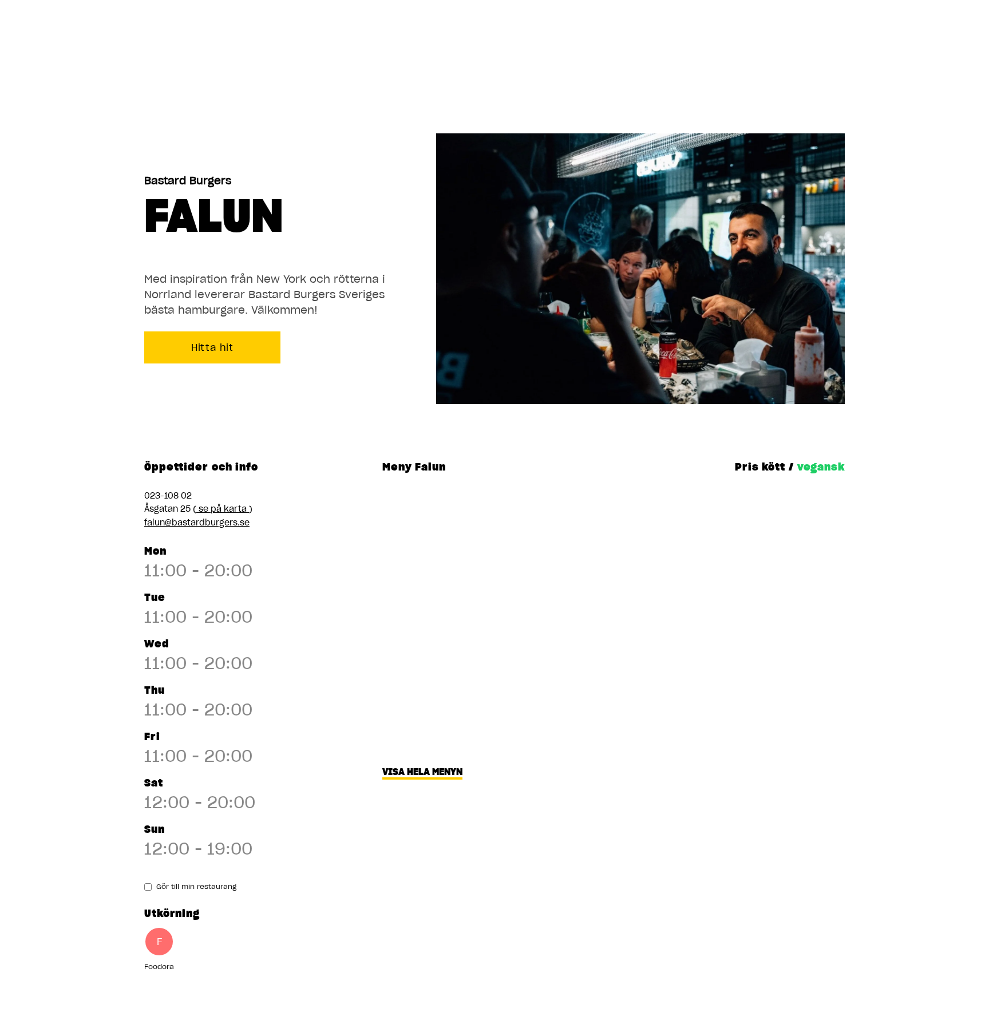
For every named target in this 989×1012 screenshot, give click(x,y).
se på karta (222, 509)
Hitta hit (212, 347)
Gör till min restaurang (196, 886)
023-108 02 (168, 496)
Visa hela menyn (422, 771)
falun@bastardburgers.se (197, 522)
